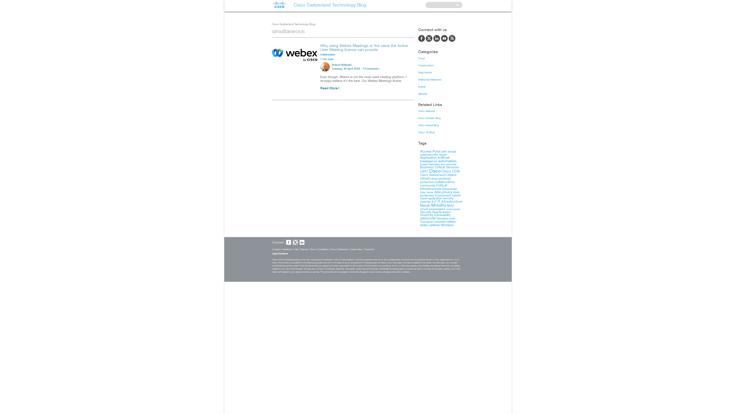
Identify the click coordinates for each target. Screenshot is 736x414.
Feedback (287, 249)
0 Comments (371, 68)
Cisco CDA (450, 171)
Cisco (435, 171)
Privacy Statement (339, 249)
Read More (329, 88)
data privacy (443, 192)
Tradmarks (369, 249)
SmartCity (426, 215)
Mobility (438, 205)
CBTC (424, 171)
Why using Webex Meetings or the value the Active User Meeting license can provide (364, 48)
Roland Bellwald (342, 65)
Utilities (451, 221)
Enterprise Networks (429, 80)
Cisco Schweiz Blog (429, 118)
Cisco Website (426, 111)
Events (422, 87)
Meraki (425, 205)
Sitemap (304, 249)
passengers (437, 209)
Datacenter (449, 189)
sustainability (442, 215)
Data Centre (425, 72)
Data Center (427, 192)
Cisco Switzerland (432, 175)
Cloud (421, 58)
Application (428, 157)
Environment (443, 195)
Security (422, 94)
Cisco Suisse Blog (428, 125)
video (424, 225)
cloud (425, 178)
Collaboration (426, 65)
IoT (434, 201)
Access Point (430, 151)
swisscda (427, 218)
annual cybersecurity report (438, 153)
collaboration (444, 182)
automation (447, 161)
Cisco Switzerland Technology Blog (293, 24)
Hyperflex (425, 202)
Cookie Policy (356, 249)
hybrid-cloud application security (441, 197)
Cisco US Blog (426, 132)
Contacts (276, 249)
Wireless (447, 225)
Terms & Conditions (319, 249)
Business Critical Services (439, 167)
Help (296, 249)
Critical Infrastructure (433, 187)
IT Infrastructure (450, 201)
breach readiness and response (438, 164)
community (427, 185)
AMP (444, 152)
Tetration (442, 218)
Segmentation (441, 212)
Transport (427, 221)
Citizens (451, 175)
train (452, 218)
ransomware (453, 209)
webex (435, 225)
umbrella (439, 221)
